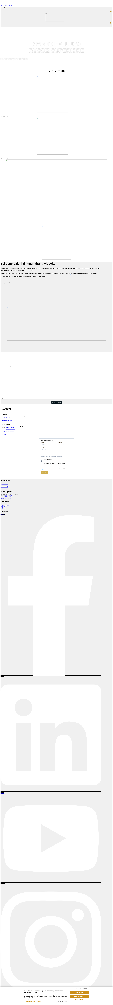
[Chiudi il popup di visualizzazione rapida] (1, 3)
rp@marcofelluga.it (6, 421)
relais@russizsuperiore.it (8, 431)
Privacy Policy (3, 506)
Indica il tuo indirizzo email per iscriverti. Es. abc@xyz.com (51, 456)
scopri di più (5, 116)
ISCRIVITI (44, 472)
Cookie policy (3, 508)
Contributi (4, 434)
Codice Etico (3, 507)
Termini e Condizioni (5, 505)
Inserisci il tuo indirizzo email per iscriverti (50, 451)
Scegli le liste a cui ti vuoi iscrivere (49, 458)
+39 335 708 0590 (10, 427)
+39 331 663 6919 (10, 429)
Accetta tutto (79, 992)
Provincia (43, 447)
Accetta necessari (79, 996)
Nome (42, 442)
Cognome (60, 442)
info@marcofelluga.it (7, 420)
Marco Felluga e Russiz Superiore (8, 5)
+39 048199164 (6, 417)
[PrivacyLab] (65, 1001)
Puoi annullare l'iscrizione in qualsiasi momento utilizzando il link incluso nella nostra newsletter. (54, 465)
